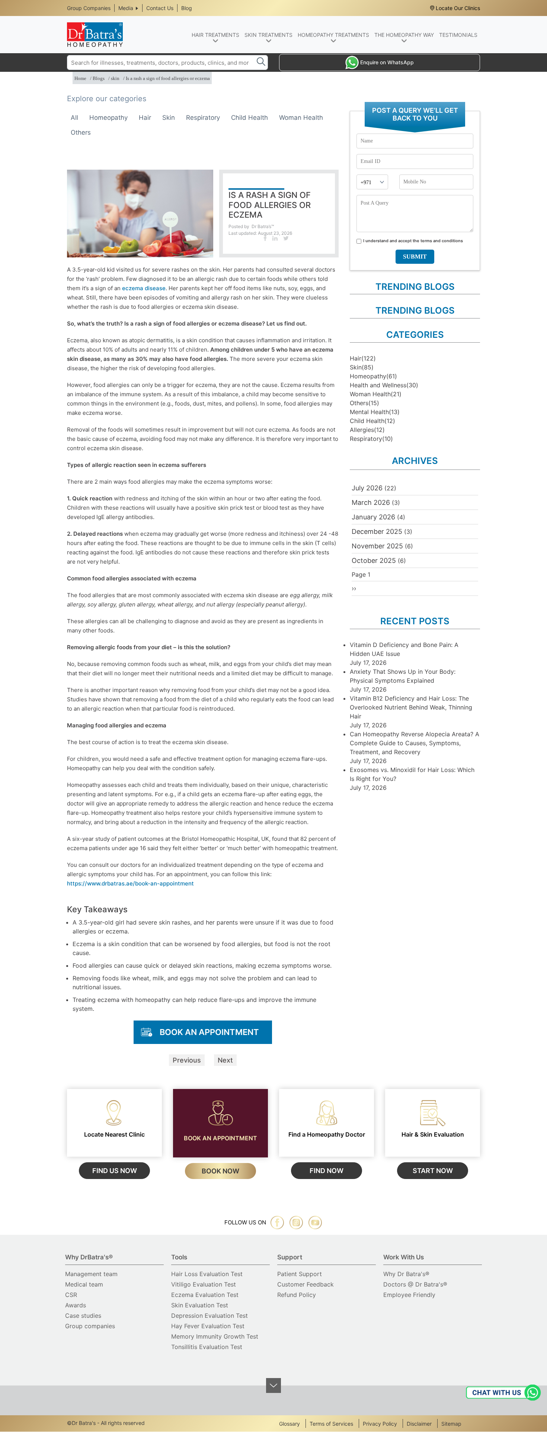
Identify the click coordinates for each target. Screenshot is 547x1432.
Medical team (84, 1284)
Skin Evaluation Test (199, 1305)
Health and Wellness (378, 385)
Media (125, 8)
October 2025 (374, 560)
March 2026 (371, 502)
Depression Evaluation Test (209, 1315)
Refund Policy (296, 1294)
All (74, 117)
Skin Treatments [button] (268, 35)
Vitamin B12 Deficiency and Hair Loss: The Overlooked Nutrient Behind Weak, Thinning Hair (411, 707)
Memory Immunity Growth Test (214, 1336)
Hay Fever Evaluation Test (207, 1326)
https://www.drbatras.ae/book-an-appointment (130, 883)
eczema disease (144, 288)
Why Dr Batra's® (406, 1274)
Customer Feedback (305, 1284)
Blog (186, 8)
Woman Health (301, 117)
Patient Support (299, 1274)
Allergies (362, 429)
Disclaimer (419, 1423)
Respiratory (203, 117)
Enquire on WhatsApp (387, 62)
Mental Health (369, 412)
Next (225, 1060)
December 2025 (377, 531)
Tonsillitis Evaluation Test (206, 1347)
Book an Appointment (209, 1032)
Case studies (83, 1315)
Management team (91, 1274)
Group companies (90, 1326)
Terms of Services (331, 1423)
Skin (168, 117)
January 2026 (373, 517)
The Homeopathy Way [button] (404, 35)
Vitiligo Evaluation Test (203, 1284)
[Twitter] (286, 238)
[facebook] (277, 1222)
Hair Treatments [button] (215, 35)
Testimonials (458, 35)
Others (81, 132)
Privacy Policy (380, 1423)
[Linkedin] (275, 238)
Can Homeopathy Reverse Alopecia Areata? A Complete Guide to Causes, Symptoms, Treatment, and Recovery (414, 743)
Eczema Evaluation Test (205, 1294)
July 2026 (367, 488)
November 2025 (377, 546)
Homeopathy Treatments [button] (333, 35)
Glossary (289, 1423)
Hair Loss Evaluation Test (207, 1274)
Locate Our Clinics (458, 8)
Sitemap (451, 1423)
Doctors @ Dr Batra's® (415, 1284)
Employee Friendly (409, 1294)
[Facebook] (265, 238)
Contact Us (159, 8)
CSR (71, 1294)
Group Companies (89, 8)
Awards (75, 1305)
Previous (187, 1060)
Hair (145, 117)
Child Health (249, 117)
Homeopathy (108, 117)
